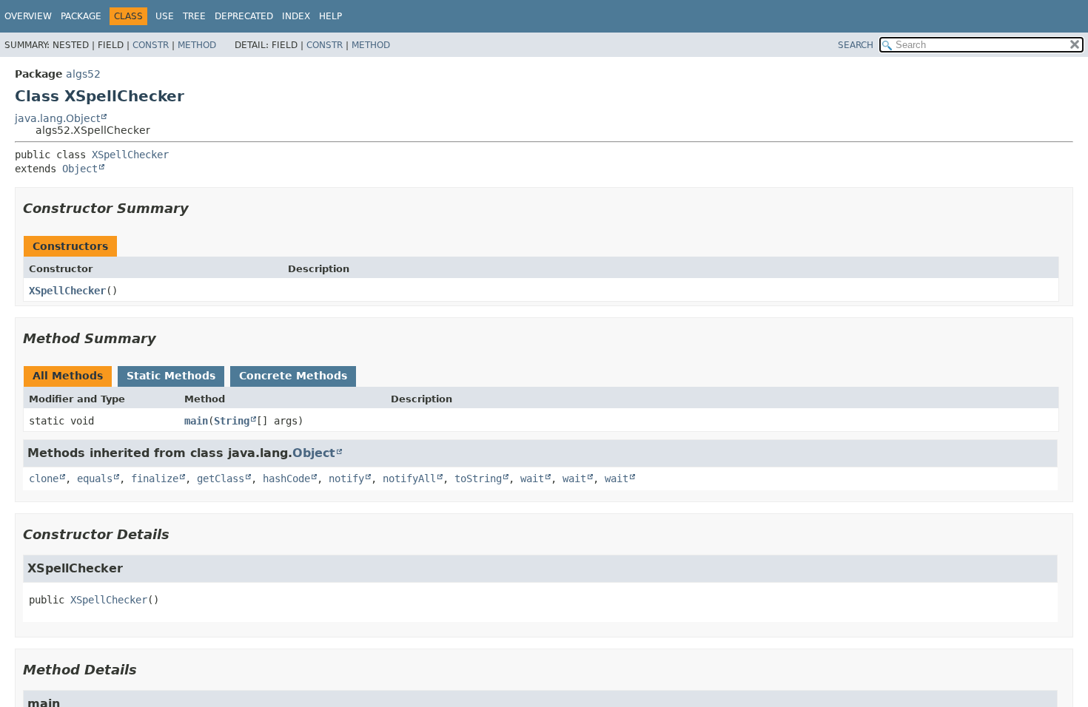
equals (95, 478)
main (196, 421)
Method (197, 45)
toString (478, 478)
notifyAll (409, 478)
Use (164, 16)
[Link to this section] (199, 208)
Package (81, 16)
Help (330, 16)
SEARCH (855, 45)
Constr (150, 45)
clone (43, 478)
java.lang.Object (57, 118)
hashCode (286, 478)
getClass (220, 478)
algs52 (83, 74)
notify (346, 478)
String (231, 421)
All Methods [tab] (68, 376)
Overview (28, 16)
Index (296, 16)
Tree (194, 16)
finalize (154, 478)
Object (80, 169)
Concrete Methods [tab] (293, 376)
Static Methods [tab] (171, 376)
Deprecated (244, 16)
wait (532, 478)
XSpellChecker (130, 154)
